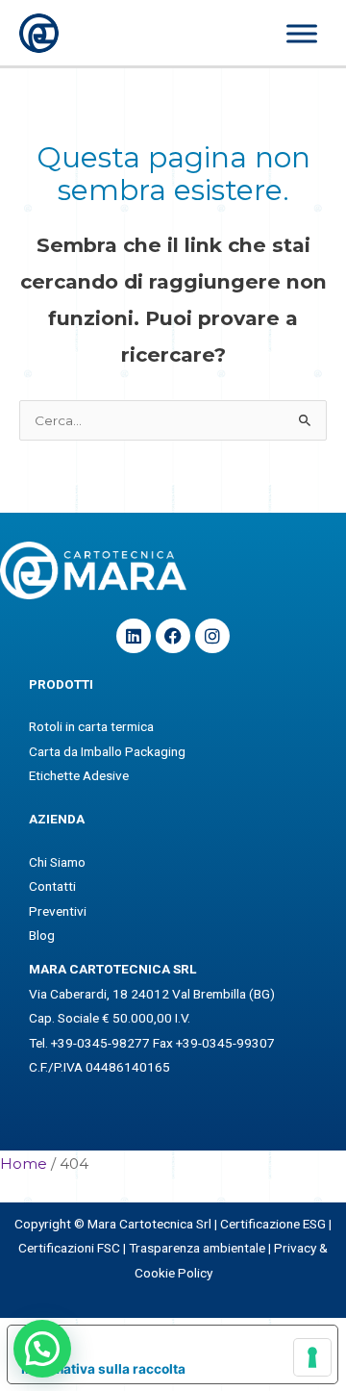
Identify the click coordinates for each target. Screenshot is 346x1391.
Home (23, 1163)
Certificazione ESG (273, 1223)
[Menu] (301, 34)
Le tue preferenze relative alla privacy (191, 1340)
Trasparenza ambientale (197, 1247)
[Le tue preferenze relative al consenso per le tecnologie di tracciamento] (312, 1357)
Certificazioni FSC (69, 1247)
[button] (42, 1349)
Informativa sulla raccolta (103, 1369)
